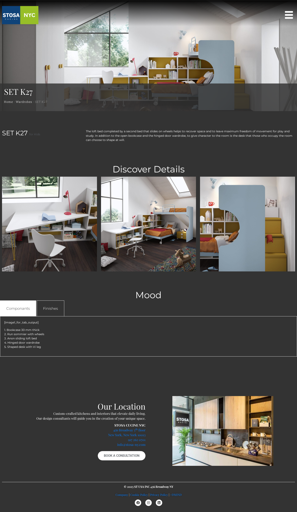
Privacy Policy (159, 495)
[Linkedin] (159, 502)
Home (8, 102)
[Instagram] (148, 502)
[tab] (18, 308)
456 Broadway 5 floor (129, 430)
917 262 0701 (136, 440)
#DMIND (176, 495)
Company (122, 495)
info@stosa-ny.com (131, 444)
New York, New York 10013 (126, 435)
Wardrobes (24, 102)
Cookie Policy (139, 495)
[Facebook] (138, 502)
